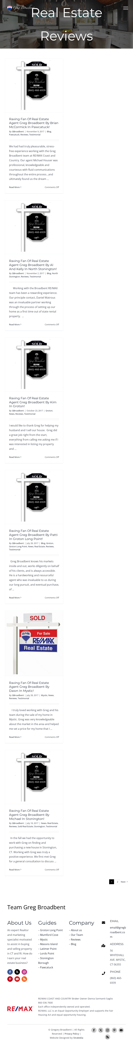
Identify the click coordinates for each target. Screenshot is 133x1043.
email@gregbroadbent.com (118, 932)
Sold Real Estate (25, 826)
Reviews (24, 134)
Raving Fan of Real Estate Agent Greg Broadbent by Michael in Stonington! (29, 815)
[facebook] (10, 972)
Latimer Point (48, 949)
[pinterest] (10, 979)
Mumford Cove (49, 935)
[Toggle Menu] (126, 8)
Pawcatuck (14, 134)
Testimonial (34, 134)
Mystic (44, 695)
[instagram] (24, 972)
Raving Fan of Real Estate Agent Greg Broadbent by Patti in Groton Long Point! (33, 535)
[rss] (24, 979)
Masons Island (49, 944)
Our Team (77, 935)
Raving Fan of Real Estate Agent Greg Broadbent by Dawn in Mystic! (29, 687)
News (11, 413)
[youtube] (17, 979)
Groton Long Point (18, 546)
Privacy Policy (72, 1033)
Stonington (39, 826)
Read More (14, 187)
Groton (49, 410)
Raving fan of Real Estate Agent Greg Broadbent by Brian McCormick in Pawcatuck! (33, 123)
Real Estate (39, 546)
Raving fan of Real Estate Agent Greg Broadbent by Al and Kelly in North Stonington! (33, 265)
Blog (49, 131)
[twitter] (17, 972)
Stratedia (78, 1037)
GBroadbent (18, 131)
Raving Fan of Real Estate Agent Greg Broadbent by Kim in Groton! (32, 402)
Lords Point (47, 953)
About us (76, 930)
